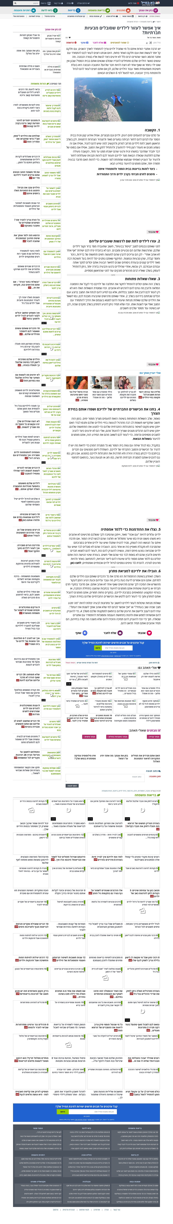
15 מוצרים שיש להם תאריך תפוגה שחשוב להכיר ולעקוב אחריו (90, 1148)
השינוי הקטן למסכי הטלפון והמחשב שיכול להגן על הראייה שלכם (89, 1193)
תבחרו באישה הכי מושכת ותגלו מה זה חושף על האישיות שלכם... (41, 1171)
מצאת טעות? (70, 662)
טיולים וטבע (110, 16)
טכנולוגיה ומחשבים (75, 16)
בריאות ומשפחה (96, 10)
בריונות (115, 791)
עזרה (69, 3)
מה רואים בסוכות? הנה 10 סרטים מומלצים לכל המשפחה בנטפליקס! (136, 1193)
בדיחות (72, 10)
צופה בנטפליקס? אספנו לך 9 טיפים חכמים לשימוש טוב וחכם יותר (89, 1198)
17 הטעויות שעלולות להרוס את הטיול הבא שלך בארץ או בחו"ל (90, 1171)
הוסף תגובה (72, 785)
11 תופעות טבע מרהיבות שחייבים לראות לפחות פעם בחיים (91, 1175)
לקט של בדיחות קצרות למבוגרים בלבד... (48, 1132)
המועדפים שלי (18, 16)
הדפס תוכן (153, 662)
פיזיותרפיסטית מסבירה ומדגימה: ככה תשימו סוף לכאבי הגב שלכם (137, 1171)
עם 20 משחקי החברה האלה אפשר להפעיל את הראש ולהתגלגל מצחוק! (38, 1144)
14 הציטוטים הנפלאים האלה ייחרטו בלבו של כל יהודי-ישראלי (42, 1167)
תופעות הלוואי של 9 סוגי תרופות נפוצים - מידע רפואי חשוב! (139, 1140)
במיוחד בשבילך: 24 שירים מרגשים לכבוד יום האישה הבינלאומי (138, 1198)
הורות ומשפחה (132, 21)
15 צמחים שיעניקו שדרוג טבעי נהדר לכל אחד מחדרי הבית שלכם (89, 1167)
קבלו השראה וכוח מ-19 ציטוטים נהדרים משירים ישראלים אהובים (137, 1189)
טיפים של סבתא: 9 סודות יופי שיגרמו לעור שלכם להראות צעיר (90, 1136)
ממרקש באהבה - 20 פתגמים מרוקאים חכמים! (143, 1167)
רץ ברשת (141, 16)
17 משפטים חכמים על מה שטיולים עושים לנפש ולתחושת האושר (89, 1159)
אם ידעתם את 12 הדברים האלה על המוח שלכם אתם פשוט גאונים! (88, 1202)
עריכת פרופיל (50, 16)
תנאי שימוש (117, 656)
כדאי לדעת (47, 10)
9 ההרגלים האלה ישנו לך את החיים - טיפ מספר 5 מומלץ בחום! (138, 1163)
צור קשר (57, 3)
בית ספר (130, 791)
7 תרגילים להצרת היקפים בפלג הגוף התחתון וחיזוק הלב (43, 1202)
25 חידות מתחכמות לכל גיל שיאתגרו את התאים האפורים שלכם (41, 1140)
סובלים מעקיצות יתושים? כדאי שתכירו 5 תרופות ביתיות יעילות (90, 1140)
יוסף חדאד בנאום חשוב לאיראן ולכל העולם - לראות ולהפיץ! (42, 1193)
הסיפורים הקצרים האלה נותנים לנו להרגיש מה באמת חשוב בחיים (40, 1175)
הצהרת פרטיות (69, 1209)
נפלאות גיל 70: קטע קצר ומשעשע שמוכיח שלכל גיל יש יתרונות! (138, 1159)
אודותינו (97, 1209)
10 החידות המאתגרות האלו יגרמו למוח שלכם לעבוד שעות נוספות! (40, 1148)
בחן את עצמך (146, 10)
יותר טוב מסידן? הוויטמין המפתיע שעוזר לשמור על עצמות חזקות (138, 1132)
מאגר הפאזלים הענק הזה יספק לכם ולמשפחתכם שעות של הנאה (40, 1136)
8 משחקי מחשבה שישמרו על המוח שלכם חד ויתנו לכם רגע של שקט (88, 1185)
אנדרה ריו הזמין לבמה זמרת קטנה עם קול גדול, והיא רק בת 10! (138, 1175)
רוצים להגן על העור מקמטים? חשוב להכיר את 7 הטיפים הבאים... (89, 1144)
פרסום (55, 1209)
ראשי (159, 21)
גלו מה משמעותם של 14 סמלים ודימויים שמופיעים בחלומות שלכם (40, 1163)
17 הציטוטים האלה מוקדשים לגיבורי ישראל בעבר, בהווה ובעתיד (41, 1185)
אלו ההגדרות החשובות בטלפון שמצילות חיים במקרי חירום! (91, 1189)
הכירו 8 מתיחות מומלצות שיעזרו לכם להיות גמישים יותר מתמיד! (41, 1198)
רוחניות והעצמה (22, 10)
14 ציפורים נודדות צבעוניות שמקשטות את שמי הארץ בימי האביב (89, 1163)
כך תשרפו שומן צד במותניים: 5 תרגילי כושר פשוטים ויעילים (42, 1189)
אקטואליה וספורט (38, 1181)
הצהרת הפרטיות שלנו (107, 656)
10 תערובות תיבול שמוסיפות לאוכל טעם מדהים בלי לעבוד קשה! (138, 1144)
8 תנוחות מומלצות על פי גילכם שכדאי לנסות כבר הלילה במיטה (90, 1132)
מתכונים (121, 10)
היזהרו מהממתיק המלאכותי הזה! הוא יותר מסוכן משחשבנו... (139, 1136)
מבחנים (152, 730)
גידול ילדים (122, 791)
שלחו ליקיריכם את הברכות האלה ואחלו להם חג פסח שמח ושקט (41, 1159)
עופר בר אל (151, 37)
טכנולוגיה (87, 1181)
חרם (135, 791)
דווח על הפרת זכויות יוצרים (87, 662)
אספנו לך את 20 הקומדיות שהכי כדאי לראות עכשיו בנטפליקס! (138, 1185)
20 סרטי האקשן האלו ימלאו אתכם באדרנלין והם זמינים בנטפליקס (137, 1202)
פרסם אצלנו (82, 3)
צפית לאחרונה (34, 16)
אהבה (148, 791)
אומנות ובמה (94, 16)
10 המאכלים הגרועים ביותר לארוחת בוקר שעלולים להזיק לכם (139, 1148)
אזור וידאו (132, 3)
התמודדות (141, 791)
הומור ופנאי (126, 16)
